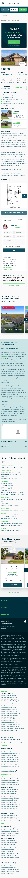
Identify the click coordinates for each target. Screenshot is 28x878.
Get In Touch (22, 9)
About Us (4, 600)
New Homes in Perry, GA (8, 772)
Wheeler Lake (5, 519)
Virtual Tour (20, 88)
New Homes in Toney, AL (8, 732)
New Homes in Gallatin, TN (9, 815)
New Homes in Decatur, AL (9, 711)
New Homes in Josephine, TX (10, 832)
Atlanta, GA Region (7, 748)
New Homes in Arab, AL (8, 706)
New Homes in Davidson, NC (9, 782)
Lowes (3, 487)
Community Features (8, 442)
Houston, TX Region (7, 838)
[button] (20, 74)
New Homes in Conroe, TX (9, 844)
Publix (3, 483)
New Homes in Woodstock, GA (10, 767)
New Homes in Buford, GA (9, 750)
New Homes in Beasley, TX (9, 840)
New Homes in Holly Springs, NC (10, 797)
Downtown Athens (7, 515)
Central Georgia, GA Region (10, 770)
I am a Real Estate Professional (13, 246)
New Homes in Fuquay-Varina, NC (11, 795)
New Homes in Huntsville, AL (9, 721)
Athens (5, 357)
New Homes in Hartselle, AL (9, 715)
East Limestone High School (9, 524)
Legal (4, 254)
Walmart (4, 485)
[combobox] (6, 545)
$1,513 (20, 74)
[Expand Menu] (17, 15)
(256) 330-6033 (14, 227)
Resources (4, 607)
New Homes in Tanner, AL (9, 730)
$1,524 (18, 125)
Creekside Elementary (8, 525)
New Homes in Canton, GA (9, 752)
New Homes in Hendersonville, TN (11, 817)
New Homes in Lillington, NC (9, 801)
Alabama (4, 691)
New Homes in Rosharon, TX (9, 855)
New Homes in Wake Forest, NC (10, 804)
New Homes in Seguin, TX (8, 873)
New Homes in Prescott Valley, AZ (11, 743)
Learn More (12, 42)
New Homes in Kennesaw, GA (10, 761)
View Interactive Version (13, 213)
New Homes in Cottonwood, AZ (10, 739)
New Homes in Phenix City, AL (10, 701)
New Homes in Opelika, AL (9, 699)
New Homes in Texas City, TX (10, 859)
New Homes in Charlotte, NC (10, 781)
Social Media (5, 614)
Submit (14, 250)
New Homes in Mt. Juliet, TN (9, 819)
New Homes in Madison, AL (9, 723)
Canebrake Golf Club (7, 473)
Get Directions (5, 9)
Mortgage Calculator (20, 220)
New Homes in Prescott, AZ (9, 741)
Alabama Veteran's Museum (10, 468)
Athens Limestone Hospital (9, 510)
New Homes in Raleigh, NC (9, 802)
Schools (4, 447)
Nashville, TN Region (7, 813)
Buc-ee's (4, 489)
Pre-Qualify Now (14, 285)
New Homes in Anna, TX (8, 828)
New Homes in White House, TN (10, 821)
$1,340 (13, 574)
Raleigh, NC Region (7, 787)
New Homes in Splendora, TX (10, 857)
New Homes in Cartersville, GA (10, 754)
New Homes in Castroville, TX (10, 864)
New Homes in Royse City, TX (10, 833)
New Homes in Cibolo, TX (8, 866)
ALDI (2, 491)
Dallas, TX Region (6, 826)
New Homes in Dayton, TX (9, 848)
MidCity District (6, 478)
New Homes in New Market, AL (10, 726)
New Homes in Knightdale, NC (10, 799)
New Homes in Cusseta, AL (9, 697)
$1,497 (18, 116)
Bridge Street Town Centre (9, 494)
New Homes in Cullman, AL (9, 710)
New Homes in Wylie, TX (8, 835)
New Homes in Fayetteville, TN (10, 713)
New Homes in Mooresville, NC (10, 784)
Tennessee (4, 811)
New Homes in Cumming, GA (10, 755)
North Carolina (6, 775)
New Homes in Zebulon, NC (9, 808)
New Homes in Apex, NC (8, 793)
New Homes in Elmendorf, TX (10, 869)
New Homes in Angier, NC (9, 791)
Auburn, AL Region (7, 693)
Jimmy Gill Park (6, 517)
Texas (3, 824)
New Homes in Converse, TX (9, 868)
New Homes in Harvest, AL (9, 717)
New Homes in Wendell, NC (9, 806)
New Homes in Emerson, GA (9, 757)
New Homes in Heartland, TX (10, 830)
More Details (12, 584)
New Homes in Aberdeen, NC (10, 789)
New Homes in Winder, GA (9, 765)
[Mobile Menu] (25, 3)
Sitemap (3, 628)
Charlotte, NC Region (8, 777)
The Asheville (13, 567)
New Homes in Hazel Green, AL (10, 719)
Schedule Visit (14, 9)
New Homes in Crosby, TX (9, 846)
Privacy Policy (5, 621)
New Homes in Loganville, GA (10, 763)
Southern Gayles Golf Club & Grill (11, 475)
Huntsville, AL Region (7, 704)
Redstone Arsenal (6, 505)
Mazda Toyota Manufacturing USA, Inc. (11, 500)
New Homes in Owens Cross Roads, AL (12, 728)
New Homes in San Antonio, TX (10, 871)
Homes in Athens (5, 20)
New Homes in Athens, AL (9, 708)
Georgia (4, 746)
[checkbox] (3, 246)
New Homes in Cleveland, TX (10, 842)
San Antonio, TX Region (8, 862)
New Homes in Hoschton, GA (10, 759)
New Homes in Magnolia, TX (9, 853)
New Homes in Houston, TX (9, 850)
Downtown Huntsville (7, 530)
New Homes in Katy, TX (8, 851)
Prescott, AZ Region (7, 737)
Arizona (4, 735)
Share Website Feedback (8, 626)
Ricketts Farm (15, 20)
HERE (20, 169)
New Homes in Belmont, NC (9, 779)
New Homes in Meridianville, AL (10, 724)
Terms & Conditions (6, 623)
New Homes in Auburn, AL (9, 695)
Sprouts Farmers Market (8, 493)
